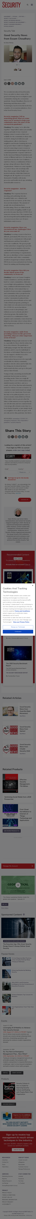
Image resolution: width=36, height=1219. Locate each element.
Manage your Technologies (18, 627)
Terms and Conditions (22, 611)
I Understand (18, 631)
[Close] (33, 585)
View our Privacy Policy (21, 622)
